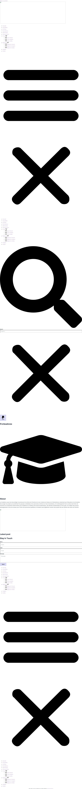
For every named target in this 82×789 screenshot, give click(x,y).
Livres (4, 36)
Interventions (6, 34)
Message (2, 553)
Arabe (4, 51)
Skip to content (3, 0)
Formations (5, 31)
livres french (10, 37)
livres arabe (9, 41)
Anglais (4, 49)
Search (1, 329)
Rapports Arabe (10, 47)
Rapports (5, 42)
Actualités (5, 27)
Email (1, 547)
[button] (6, 36)
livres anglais (10, 39)
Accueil (4, 25)
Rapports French (11, 44)
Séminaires (5, 32)
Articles (4, 29)
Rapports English (11, 46)
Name (1, 541)
